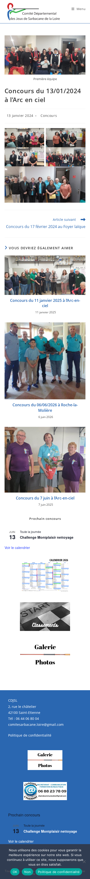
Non (27, 872)
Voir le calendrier (17, 547)
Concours (49, 115)
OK (15, 872)
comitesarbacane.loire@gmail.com (36, 724)
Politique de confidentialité (29, 735)
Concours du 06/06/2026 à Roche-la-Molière (45, 407)
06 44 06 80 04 (27, 718)
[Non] (84, 861)
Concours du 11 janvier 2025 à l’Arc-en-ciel (45, 303)
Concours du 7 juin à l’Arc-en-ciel (45, 498)
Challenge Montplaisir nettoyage (46, 537)
